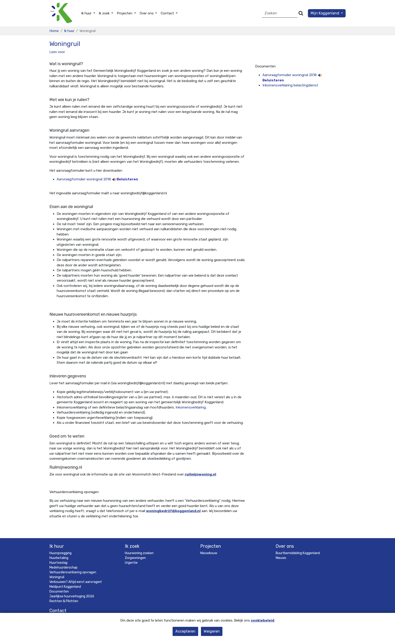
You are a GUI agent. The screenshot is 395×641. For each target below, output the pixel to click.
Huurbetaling (58, 558)
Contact (58, 610)
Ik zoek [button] (104, 13)
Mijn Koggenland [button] (325, 13)
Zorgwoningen (135, 558)
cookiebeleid (262, 620)
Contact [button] (168, 13)
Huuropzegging (60, 553)
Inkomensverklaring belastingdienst (290, 85)
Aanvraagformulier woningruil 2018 (97, 179)
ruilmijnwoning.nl (200, 474)
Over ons (285, 546)
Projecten (210, 546)
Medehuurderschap (63, 567)
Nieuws (281, 558)
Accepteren (185, 631)
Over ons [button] (147, 13)
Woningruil (56, 577)
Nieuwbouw (208, 553)
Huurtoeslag (58, 563)
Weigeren (212, 631)
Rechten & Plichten (63, 601)
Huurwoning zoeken (139, 553)
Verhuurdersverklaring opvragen (72, 572)
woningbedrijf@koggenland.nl (173, 511)
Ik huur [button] (86, 13)
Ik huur (69, 31)
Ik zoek (132, 546)
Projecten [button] (125, 13)
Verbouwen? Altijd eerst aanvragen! (75, 582)
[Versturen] (300, 13)
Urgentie (131, 563)
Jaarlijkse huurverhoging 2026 (71, 596)
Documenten (59, 591)
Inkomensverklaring (191, 407)
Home (54, 31)
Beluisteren (127, 179)
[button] (57, 52)
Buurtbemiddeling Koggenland (298, 553)
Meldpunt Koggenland (65, 587)
